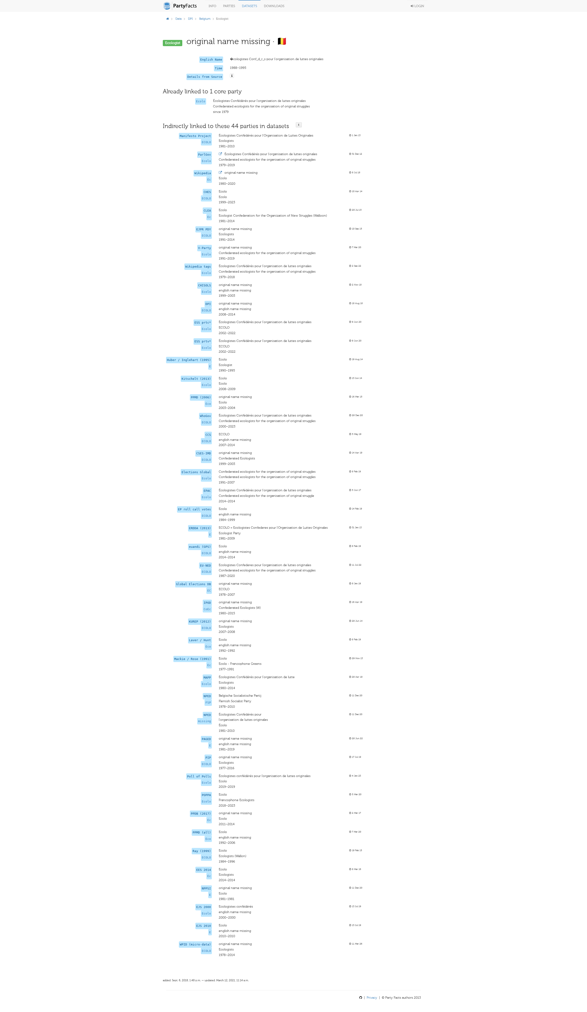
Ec (209, 179)
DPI (190, 18)
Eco (208, 403)
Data (178, 18)
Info (212, 6)
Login (418, 6)
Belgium (204, 18)
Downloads (274, 6)
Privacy (372, 998)
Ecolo (200, 101)
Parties (229, 6)
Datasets (249, 6)
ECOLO (206, 142)
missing (204, 721)
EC (209, 590)
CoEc (207, 609)
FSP (208, 702)
